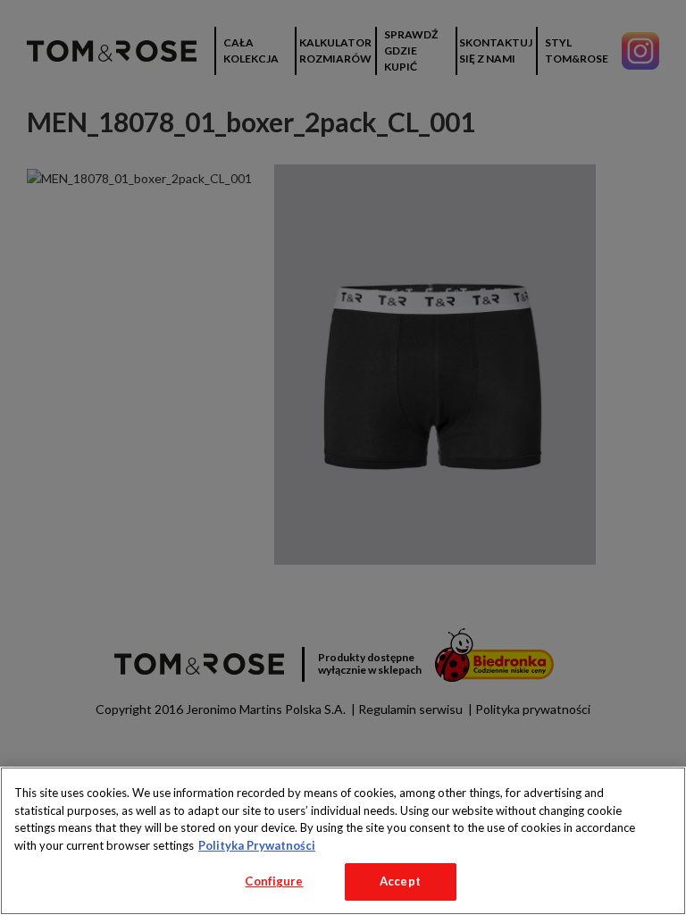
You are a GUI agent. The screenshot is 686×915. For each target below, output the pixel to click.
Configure (274, 881)
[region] (343, 841)
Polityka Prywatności (256, 845)
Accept (400, 881)
